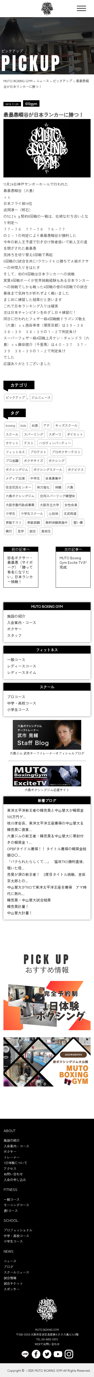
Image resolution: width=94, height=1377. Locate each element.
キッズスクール (66, 425)
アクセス (10, 1168)
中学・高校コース (21, 703)
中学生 (35, 478)
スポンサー (12, 1289)
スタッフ (14, 635)
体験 (58, 487)
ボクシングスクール (48, 469)
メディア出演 (15, 478)
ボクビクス (76, 469)
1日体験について (15, 1162)
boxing (10, 425)
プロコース (16, 696)
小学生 (10, 513)
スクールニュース (16, 1272)
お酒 (34, 425)
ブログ (8, 1266)
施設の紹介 (16, 616)
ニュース (10, 1261)
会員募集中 (53, 478)
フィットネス (15, 452)
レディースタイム (21, 672)
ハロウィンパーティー (55, 443)
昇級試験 (33, 522)
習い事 (78, 522)
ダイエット (75, 434)
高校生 (46, 531)
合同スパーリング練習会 (57, 496)
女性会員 (71, 504)
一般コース (16, 659)
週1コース (11, 1210)
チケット (12, 443)
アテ (46, 425)
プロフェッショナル (18, 1230)
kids (23, 425)
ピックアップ (15, 397)
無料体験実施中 (56, 522)
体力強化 (43, 487)
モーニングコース (16, 1205)
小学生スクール (32, 513)
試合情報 (10, 1278)
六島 (70, 487)
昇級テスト (14, 522)
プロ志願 (12, 460)
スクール (12, 434)
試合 (32, 531)
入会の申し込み (15, 1179)
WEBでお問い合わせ (47, 1344)
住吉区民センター (18, 487)
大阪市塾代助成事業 (20, 504)
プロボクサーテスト (66, 452)
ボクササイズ (33, 460)
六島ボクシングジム (20, 496)
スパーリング (33, 434)
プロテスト (38, 452)
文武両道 (70, 513)
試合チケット (13, 1283)
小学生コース (18, 709)
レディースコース (21, 666)
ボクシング (57, 460)
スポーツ (55, 434)
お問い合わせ (13, 1174)
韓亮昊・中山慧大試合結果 (29, 900)
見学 (21, 531)
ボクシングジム (17, 469)
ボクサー (14, 629)
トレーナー (12, 1157)
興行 (9, 531)
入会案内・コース (21, 622)
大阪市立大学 (49, 504)
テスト (29, 443)
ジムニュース (41, 397)
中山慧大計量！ (20, 912)
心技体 (53, 513)
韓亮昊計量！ (18, 906)
